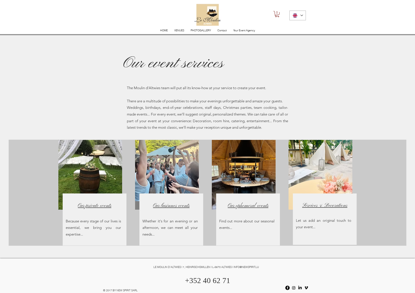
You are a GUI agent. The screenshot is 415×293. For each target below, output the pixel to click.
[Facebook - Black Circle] (287, 288)
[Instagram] (294, 288)
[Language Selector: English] (297, 15)
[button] (277, 14)
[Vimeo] (306, 288)
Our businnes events (171, 205)
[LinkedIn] (300, 288)
